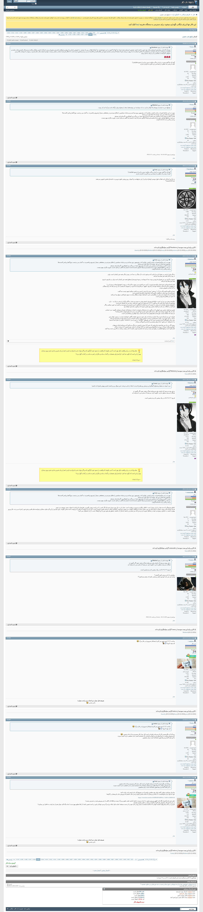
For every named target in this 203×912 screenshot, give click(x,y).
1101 (16, 33)
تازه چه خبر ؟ (165, 7)
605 (90, 33)
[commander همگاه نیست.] (193, 513)
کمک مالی (150, 10)
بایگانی (11, 909)
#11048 (9, 638)
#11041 (9, 43)
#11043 (9, 165)
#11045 (9, 379)
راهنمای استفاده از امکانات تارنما (142, 7)
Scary (162, 250)
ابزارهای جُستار (34, 40)
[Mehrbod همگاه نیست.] (186, 294)
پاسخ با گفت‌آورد (11, 97)
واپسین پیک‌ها (175, 7)
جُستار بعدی (97, 870)
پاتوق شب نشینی (187, 37)
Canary (172, 853)
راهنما (9, 1)
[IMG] (142, 895)
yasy (186, 250)
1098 (29, 33)
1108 (78, 34)
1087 (74, 33)
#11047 (9, 556)
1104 (94, 34)
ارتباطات (175, 10)
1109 (73, 34)
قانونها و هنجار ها (142, 10)
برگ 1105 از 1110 (112, 33)
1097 (33, 33)
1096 (37, 33)
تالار (193, 7)
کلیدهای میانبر (158, 10)
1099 (24, 33)
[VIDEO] (141, 897)
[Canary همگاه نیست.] (186, 584)
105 (94, 33)
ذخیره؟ (33, 3)
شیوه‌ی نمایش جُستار (13, 40)
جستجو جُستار (24, 40)
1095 (41, 33)
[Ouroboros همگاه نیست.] (186, 199)
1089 (66, 33)
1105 (90, 34)
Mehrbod (150, 250)
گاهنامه (181, 10)
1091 (57, 33)
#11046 (9, 489)
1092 (53, 33)
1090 (62, 33)
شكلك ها (141, 893)
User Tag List (192, 30)
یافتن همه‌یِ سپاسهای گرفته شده (188, 87)
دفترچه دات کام (18, 909)
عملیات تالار (167, 10)
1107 (82, 34)
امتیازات (184, 7)
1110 (69, 34)
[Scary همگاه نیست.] (193, 67)
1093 (49, 33)
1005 (86, 33)
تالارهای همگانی (185, 14)
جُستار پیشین (105, 870)
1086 (78, 33)
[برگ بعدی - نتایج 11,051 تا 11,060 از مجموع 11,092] (66, 35)
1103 (8, 33)
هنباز (174, 158)
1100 (20, 33)
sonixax (175, 250)
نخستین (102, 33)
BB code (141, 891)
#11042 (9, 101)
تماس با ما (27, 909)
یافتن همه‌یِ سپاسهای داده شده (188, 89)
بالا (7, 866)
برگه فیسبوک (156, 7)
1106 (86, 34)
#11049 (9, 719)
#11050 (9, 777)
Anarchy (136, 250)
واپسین (62, 34)
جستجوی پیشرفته (10, 10)
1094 (45, 33)
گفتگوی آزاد (175, 14)
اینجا (137, 24)
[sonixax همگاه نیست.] (186, 664)
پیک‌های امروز (193, 10)
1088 (70, 33)
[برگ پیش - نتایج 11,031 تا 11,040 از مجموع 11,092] (98, 33)
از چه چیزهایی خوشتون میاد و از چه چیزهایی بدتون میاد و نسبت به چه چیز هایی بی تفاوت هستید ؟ (168, 884)
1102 (12, 33)
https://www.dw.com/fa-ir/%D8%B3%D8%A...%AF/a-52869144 (156, 797)
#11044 (9, 256)
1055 (82, 33)
